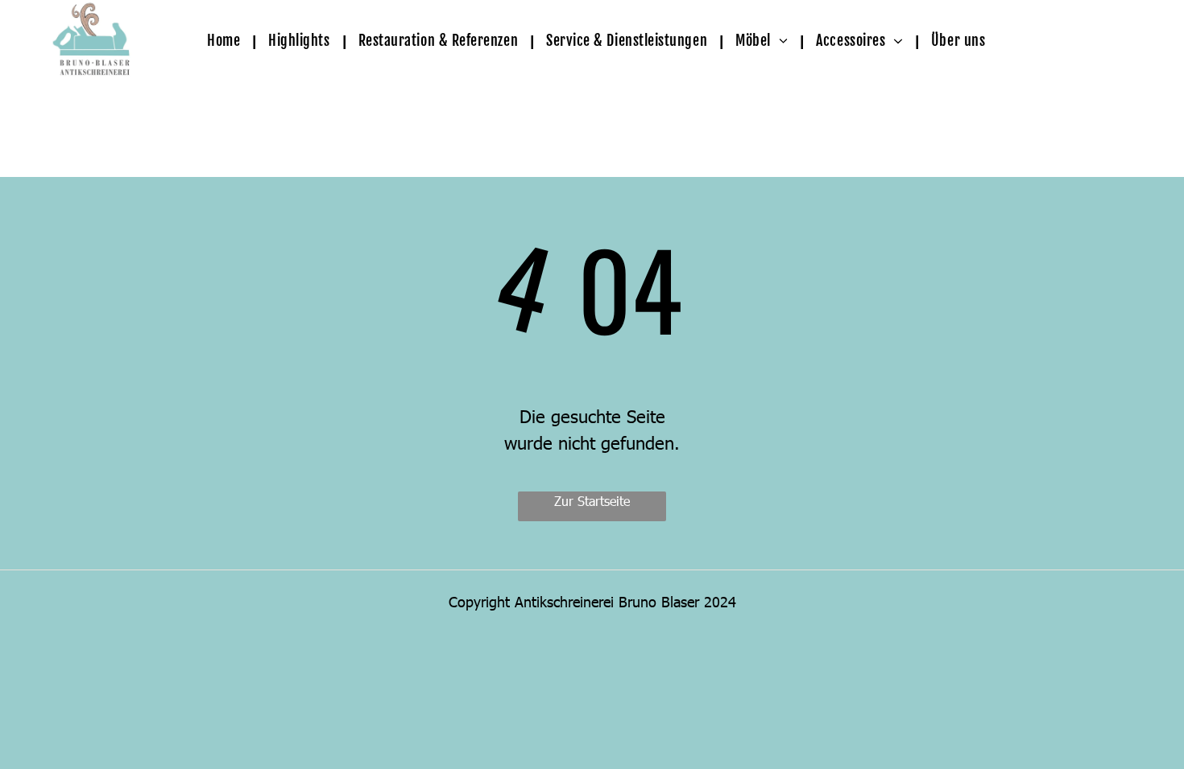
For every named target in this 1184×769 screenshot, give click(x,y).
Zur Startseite (592, 500)
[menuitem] (228, 41)
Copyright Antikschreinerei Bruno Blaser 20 (584, 601)
